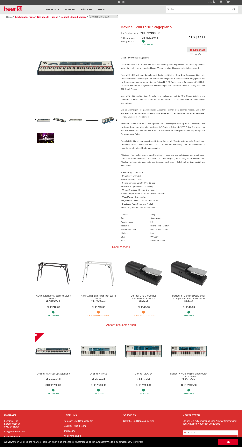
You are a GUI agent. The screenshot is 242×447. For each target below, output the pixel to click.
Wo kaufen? (197, 54)
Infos (101, 9)
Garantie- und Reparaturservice (138, 421)
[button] (35, 120)
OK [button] (228, 442)
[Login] (214, 2)
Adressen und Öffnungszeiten (78, 421)
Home (9, 17)
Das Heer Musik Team (75, 426)
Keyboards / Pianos (47, 17)
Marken (70, 9)
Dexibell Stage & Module (74, 17)
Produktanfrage (197, 50)
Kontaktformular (12, 437)
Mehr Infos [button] (138, 442)
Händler (86, 9)
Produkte (52, 9)
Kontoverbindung (72, 436)
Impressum (69, 431)
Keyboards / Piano (25, 17)
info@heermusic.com (14, 431)
